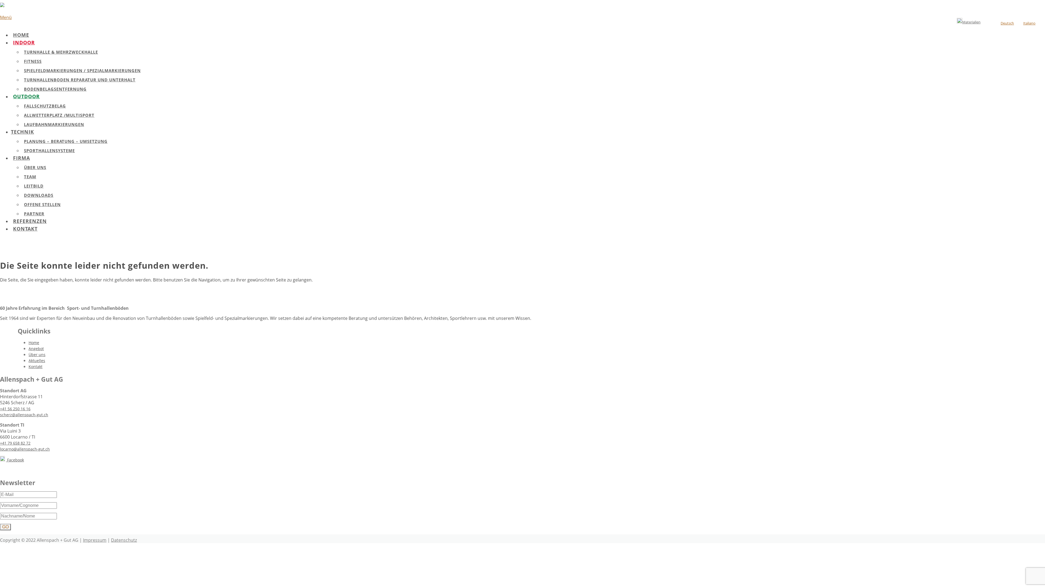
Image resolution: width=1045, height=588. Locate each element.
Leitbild (34, 186)
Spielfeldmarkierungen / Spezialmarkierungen (82, 70)
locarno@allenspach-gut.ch (25, 449)
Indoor (24, 42)
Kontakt (25, 228)
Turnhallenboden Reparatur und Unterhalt (80, 79)
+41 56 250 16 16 (15, 408)
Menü (6, 17)
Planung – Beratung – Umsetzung (65, 141)
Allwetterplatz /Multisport (59, 115)
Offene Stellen (42, 204)
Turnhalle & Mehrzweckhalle (61, 52)
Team (30, 176)
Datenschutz (124, 540)
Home (21, 35)
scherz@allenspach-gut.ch (24, 414)
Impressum (94, 540)
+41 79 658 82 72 (15, 443)
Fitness (33, 61)
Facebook (15, 460)
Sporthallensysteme (49, 150)
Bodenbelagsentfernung (55, 89)
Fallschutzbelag (45, 106)
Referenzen (30, 221)
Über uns (35, 167)
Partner (34, 213)
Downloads (38, 195)
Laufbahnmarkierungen (54, 124)
